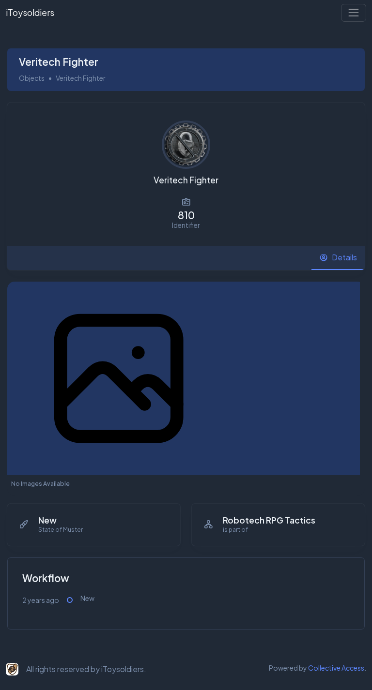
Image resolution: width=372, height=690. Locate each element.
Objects (32, 78)
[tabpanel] (186, 461)
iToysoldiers (30, 12)
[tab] (338, 258)
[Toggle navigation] (353, 12)
